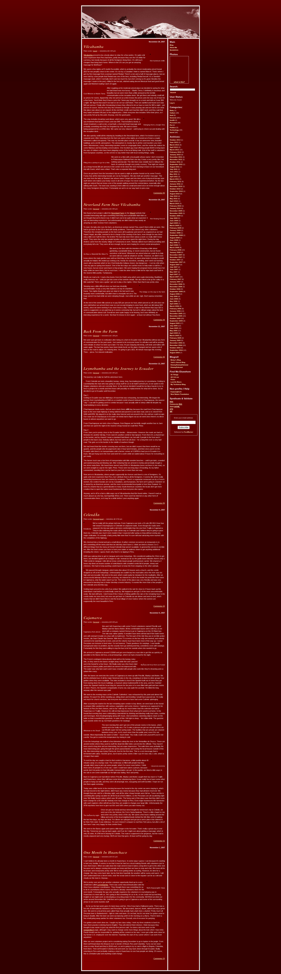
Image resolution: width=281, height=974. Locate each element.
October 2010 (175, 189)
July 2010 (174, 196)
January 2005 (175, 340)
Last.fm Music (176, 382)
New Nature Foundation (180, 394)
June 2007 (174, 269)
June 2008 (174, 240)
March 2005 (174, 335)
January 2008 (175, 252)
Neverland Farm (117, 213)
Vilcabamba (94, 46)
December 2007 (176, 255)
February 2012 (175, 152)
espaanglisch (89, 930)
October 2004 (175, 348)
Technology (174, 130)
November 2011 (176, 159)
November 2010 (176, 186)
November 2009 (176, 213)
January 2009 (175, 230)
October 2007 (175, 260)
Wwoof (132, 213)
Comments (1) (159, 841)
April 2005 (174, 333)
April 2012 (174, 147)
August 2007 (175, 265)
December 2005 (176, 313)
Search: (174, 86)
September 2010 (176, 191)
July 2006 (174, 296)
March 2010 (174, 203)
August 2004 (175, 353)
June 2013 (174, 142)
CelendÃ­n (92, 514)
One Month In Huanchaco (105, 852)
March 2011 (174, 179)
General (173, 118)
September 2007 (176, 262)
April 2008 (174, 245)
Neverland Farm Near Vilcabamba (112, 204)
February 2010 (175, 206)
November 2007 (176, 257)
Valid (175, 406)
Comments (176, 404)
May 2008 (173, 243)
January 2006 (175, 311)
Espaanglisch (176, 392)
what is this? (179, 82)
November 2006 (176, 287)
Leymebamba (102, 885)
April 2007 (174, 274)
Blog (171, 45)
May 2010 (173, 198)
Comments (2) (159, 606)
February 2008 (175, 250)
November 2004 (176, 345)
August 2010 (175, 194)
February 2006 (175, 309)
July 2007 (174, 267)
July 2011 (173, 169)
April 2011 (174, 176)
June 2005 (174, 328)
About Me (173, 47)
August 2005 (175, 323)
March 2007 (174, 277)
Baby (172, 110)
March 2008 (174, 247)
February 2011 (175, 181)
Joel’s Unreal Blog (178, 362)
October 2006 (175, 289)
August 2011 (175, 167)
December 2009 (176, 211)
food (171, 115)
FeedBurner (188, 432)
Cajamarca (93, 617)
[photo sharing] (150, 54)
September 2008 (176, 235)
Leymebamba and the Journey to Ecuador (119, 368)
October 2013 (175, 140)
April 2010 (174, 201)
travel (172, 132)
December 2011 (176, 157)
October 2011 (175, 162)
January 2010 (175, 208)
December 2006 (176, 284)
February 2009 (175, 228)
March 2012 (174, 150)
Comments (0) (159, 193)
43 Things (174, 375)
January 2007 (175, 282)
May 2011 (173, 174)
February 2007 (175, 279)
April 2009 (174, 223)
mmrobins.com (94, 21)
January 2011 (175, 184)
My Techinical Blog (178, 384)
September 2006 (176, 291)
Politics (173, 127)
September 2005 (176, 321)
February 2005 (175, 338)
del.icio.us (175, 377)
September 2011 (176, 164)
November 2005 (176, 316)
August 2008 (175, 238)
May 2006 (173, 301)
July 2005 (174, 326)
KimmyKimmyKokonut (179, 365)
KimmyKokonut (177, 367)
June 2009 (174, 220)
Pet (171, 125)
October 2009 (175, 216)
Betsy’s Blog (176, 360)
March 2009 (174, 225)
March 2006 (174, 306)
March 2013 (174, 145)
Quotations (174, 50)
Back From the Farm (101, 331)
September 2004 (176, 350)
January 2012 (175, 154)
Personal (173, 123)
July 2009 (174, 218)
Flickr (173, 379)
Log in (172, 103)
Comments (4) (159, 320)
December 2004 (176, 343)
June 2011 (174, 172)
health (172, 120)
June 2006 (174, 299)
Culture (172, 113)
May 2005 (173, 331)
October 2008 (175, 233)
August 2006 (175, 294)
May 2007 (173, 272)
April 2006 (174, 304)
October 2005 (175, 318)
